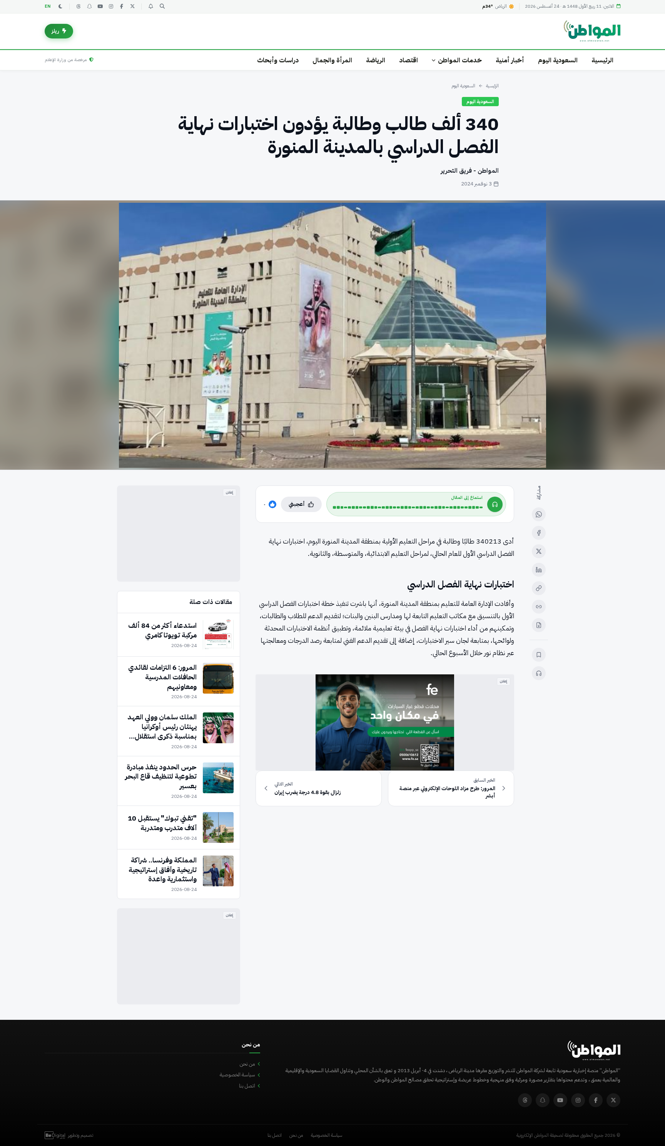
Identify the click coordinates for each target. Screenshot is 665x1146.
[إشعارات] (150, 7)
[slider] (408, 507)
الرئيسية (602, 60)
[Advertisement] (178, 533)
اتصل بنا (247, 1085)
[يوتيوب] (100, 7)
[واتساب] (539, 514)
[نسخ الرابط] (539, 588)
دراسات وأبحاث (278, 60)
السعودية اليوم (558, 60)
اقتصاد (408, 60)
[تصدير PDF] (539, 625)
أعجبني (297, 504)
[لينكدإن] (539, 570)
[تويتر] (132, 7)
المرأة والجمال (332, 60)
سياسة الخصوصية (237, 1074)
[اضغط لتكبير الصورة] (332, 335)
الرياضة (375, 60)
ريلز (55, 31)
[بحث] (162, 7)
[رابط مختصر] (539, 607)
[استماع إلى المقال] (539, 673)
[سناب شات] (89, 7)
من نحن (247, 1064)
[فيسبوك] (122, 7)
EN (48, 6)
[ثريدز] (79, 7)
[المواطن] (592, 31)
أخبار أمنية (510, 60)
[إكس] (539, 551)
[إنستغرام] (111, 7)
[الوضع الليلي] (60, 7)
